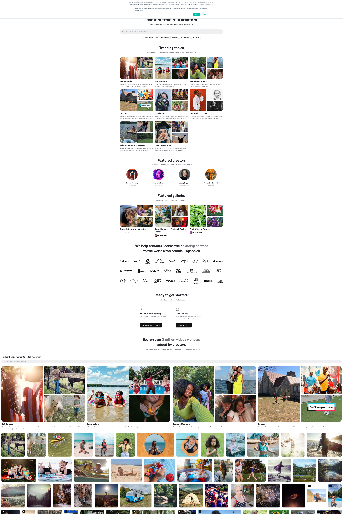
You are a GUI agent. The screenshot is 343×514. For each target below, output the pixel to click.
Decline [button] (204, 14)
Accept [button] (196, 14)
